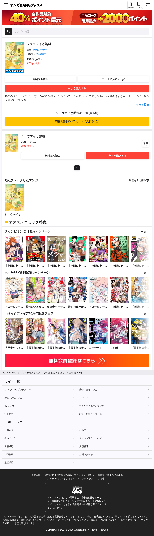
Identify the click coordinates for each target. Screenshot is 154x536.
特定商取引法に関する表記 (58, 475)
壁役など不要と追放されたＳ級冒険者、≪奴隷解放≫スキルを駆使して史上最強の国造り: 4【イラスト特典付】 (35, 307)
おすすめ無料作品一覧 (90, 413)
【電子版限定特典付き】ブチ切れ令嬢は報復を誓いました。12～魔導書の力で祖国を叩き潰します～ (56, 348)
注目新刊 (8, 413)
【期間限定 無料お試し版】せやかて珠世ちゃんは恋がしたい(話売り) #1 (77, 266)
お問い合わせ (86, 454)
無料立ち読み (40, 79)
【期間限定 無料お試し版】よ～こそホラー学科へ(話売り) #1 (35, 266)
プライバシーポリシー (85, 475)
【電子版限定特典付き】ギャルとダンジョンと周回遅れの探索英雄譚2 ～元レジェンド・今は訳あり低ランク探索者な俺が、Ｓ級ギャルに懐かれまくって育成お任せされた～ (35, 348)
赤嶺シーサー (40, 49)
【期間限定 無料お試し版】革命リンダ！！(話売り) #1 (119, 266)
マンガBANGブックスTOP (17, 389)
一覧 (143, 231)
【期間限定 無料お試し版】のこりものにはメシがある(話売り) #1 (56, 266)
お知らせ (8, 430)
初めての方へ (11, 438)
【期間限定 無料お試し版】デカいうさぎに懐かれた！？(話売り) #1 (140, 266)
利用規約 (8, 454)
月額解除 (83, 446)
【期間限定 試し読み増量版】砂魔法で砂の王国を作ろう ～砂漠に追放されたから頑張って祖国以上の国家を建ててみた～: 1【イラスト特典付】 (140, 307)
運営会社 (36, 475)
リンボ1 (114, 347)
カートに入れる (111, 79)
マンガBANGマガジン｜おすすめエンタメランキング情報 (75, 478)
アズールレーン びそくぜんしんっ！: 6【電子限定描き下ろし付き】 (14, 307)
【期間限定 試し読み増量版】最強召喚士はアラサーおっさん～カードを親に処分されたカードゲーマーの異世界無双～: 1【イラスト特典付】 (119, 307)
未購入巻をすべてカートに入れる (74, 121)
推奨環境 (8, 462)
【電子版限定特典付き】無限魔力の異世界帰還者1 (77, 348)
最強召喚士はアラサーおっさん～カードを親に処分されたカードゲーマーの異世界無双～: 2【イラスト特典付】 (77, 307)
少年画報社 (41, 54)
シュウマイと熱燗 (14, 214)
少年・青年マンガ (88, 389)
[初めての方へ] (131, 5)
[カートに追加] (145, 143)
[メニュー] (6, 5)
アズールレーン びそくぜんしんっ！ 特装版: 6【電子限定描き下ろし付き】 (98, 307)
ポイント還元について (90, 438)
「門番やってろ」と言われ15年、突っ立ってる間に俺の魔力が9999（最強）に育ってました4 (14, 348)
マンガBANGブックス (13, 372)
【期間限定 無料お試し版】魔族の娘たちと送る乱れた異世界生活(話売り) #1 (14, 266)
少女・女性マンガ (13, 397)
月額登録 (8, 446)
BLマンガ (9, 405)
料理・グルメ (34, 372)
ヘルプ (82, 430)
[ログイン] (139, 5)
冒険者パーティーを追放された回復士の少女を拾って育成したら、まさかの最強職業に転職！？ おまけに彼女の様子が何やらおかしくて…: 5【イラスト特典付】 (56, 307)
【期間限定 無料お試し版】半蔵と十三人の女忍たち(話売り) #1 (98, 266)
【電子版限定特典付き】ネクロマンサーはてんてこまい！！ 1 (140, 348)
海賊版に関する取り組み (110, 475)
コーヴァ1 (95, 347)
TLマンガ (84, 397)
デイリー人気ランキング (91, 405)
